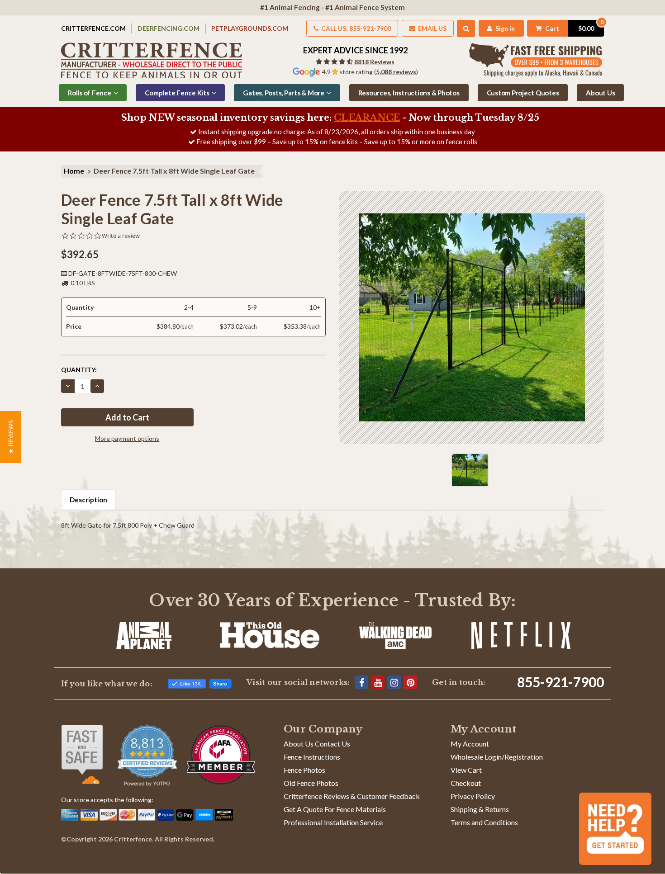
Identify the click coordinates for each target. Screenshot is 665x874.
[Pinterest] (410, 682)
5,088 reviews (396, 72)
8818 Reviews (374, 62)
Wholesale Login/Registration (497, 756)
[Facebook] (361, 682)
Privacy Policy (473, 796)
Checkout (466, 783)
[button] (10, 437)
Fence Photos (304, 769)
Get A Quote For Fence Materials (335, 809)
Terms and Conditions (484, 822)
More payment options (127, 438)
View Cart (466, 769)
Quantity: (79, 369)
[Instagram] (394, 682)
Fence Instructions (312, 756)
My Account (470, 743)
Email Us (431, 28)
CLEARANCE (367, 117)
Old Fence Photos (311, 783)
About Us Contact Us (317, 743)
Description (88, 500)
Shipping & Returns (480, 809)
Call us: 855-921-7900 (355, 28)
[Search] (466, 28)
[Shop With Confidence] (82, 756)
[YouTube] (378, 682)
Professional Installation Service (333, 822)
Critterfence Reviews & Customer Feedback (352, 796)
